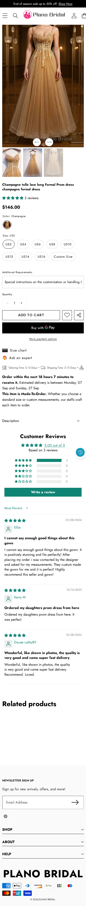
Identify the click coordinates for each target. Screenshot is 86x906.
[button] (80, 462)
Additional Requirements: (17, 272)
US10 (67, 244)
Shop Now (65, 4)
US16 (41, 256)
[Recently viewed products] (80, 452)
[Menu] (5, 16)
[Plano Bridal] (44, 16)
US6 (38, 244)
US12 (9, 256)
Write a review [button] (43, 492)
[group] (11, 162)
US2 (9, 244)
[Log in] (74, 16)
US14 (25, 256)
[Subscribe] (75, 802)
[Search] (15, 16)
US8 (52, 244)
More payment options (43, 339)
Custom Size (63, 256)
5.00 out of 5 (54, 445)
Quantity (7, 294)
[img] (15, 520)
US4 (23, 244)
